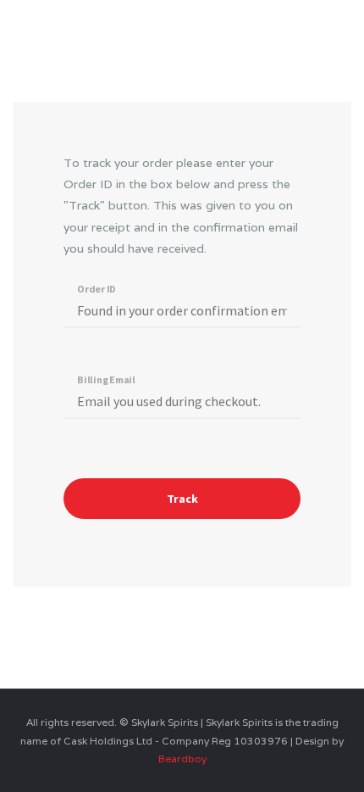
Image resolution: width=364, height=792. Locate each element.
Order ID (96, 288)
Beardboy (182, 758)
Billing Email (106, 379)
